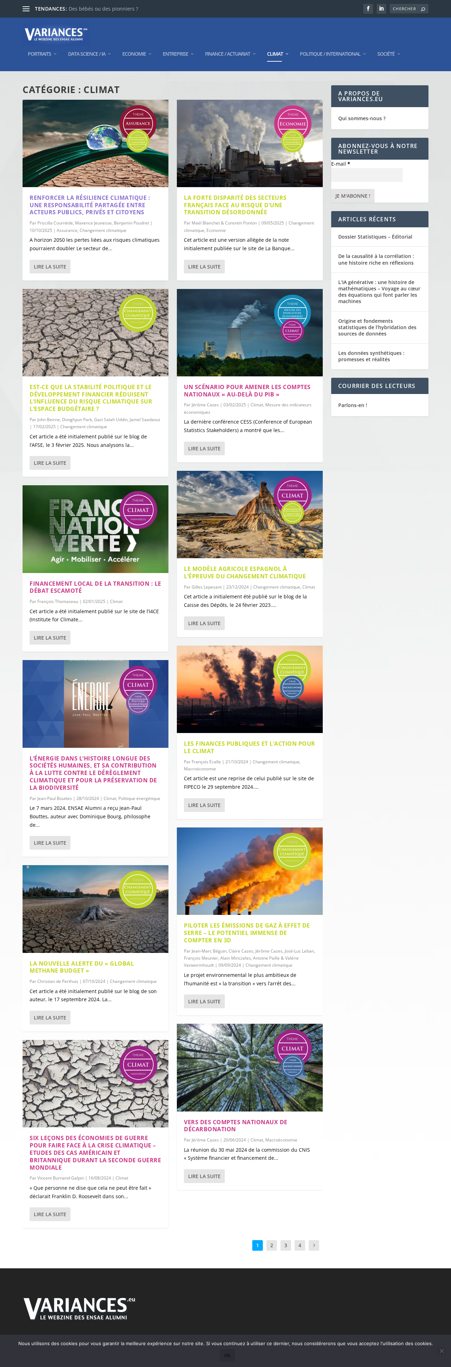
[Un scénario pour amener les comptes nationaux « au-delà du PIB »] (250, 332)
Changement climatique (103, 230)
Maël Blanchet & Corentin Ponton (224, 223)
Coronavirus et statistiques (100, 8)
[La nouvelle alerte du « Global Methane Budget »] (95, 909)
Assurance (67, 230)
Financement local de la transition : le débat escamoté (95, 587)
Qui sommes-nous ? (361, 118)
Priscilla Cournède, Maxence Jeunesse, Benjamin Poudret (93, 223)
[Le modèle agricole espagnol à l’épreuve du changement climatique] (250, 514)
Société (386, 54)
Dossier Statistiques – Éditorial (375, 236)
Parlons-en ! (352, 405)
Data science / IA (86, 54)
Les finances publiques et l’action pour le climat (249, 747)
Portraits (39, 54)
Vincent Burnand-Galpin (60, 1178)
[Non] (441, 1350)
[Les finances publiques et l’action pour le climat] (250, 689)
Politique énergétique (139, 798)
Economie (134, 54)
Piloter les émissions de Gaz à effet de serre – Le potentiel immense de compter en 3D (247, 933)
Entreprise (175, 54)
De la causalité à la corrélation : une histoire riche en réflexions (376, 259)
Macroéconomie (200, 769)
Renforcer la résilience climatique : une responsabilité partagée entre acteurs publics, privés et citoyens (90, 205)
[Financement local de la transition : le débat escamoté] (95, 529)
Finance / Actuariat (227, 54)
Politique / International (330, 54)
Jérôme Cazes (205, 405)
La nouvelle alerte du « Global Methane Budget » (82, 967)
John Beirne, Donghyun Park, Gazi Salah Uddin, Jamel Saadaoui (98, 420)
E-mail (340, 163)
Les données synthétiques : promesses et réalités (371, 356)
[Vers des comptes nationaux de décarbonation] (250, 1067)
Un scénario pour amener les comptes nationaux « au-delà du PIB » (247, 390)
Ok (227, 1355)
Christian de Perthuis (57, 981)
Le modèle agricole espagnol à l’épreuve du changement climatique (245, 572)
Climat (275, 54)
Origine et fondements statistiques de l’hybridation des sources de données (377, 327)
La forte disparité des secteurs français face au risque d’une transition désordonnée (235, 205)
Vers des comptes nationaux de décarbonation (236, 1125)
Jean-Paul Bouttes (54, 798)
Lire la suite (50, 266)
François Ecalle (206, 762)
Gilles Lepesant (207, 587)
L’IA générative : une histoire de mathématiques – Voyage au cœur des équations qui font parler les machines (379, 292)
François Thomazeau (57, 601)
